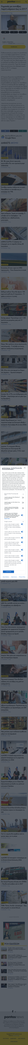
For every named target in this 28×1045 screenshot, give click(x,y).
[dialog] (14, 522)
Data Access (14, 576)
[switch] (22, 497)
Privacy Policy (22, 576)
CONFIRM (8, 571)
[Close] (25, 468)
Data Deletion (6, 576)
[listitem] (14, 494)
